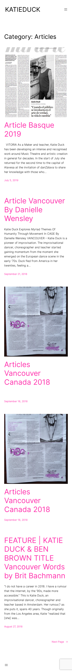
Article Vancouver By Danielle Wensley (34, 209)
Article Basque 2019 (29, 129)
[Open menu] (66, 9)
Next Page (60, 641)
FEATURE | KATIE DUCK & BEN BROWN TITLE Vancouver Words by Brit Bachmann (34, 558)
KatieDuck (22, 9)
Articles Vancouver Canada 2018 (27, 373)
